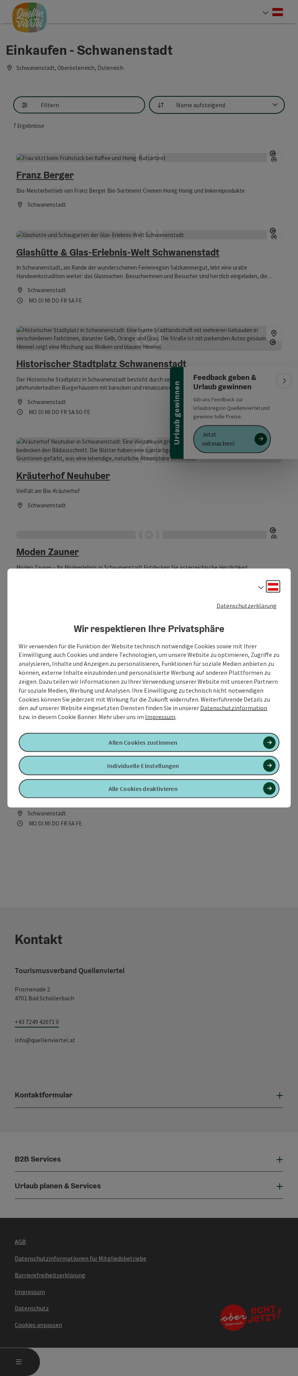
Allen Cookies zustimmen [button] (143, 742)
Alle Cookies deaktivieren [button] (143, 788)
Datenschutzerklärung (247, 606)
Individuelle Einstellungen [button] (143, 765)
